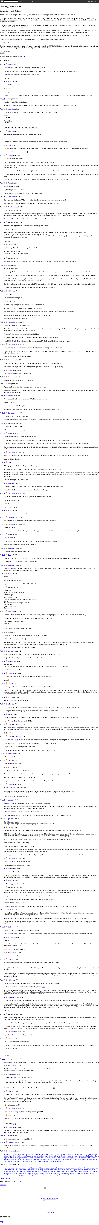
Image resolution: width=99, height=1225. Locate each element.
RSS (1, 1221)
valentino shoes (76, 1159)
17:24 (3, 145)
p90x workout (75, 1158)
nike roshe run (8, 1159)
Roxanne (10, 64)
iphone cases (61, 1158)
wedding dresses (37, 1161)
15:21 (3, 1065)
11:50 (3, 760)
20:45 (3, 360)
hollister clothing (52, 1156)
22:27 (3, 565)
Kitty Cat (10, 244)
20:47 (3, 370)
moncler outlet (13, 1168)
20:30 (3, 1127)
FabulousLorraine (13, 322)
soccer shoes (45, 1154)
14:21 (3, 927)
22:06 (3, 493)
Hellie (9, 910)
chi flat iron (11, 1158)
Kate (9, 265)
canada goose (57, 1168)
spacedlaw (11, 651)
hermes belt (25, 1156)
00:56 (3, 673)
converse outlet (85, 1158)
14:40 (3, 952)
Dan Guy (10, 683)
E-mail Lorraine (49, 1212)
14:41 (3, 959)
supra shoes (65, 1170)
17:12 (3, 109)
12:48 (3, 858)
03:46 (3, 1151)
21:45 (3, 452)
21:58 (3, 462)
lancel (59, 1170)
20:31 (3, 344)
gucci (5, 1161)
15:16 (3, 1048)
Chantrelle (11, 155)
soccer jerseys (33, 1156)
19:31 (3, 258)
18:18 (3, 1108)
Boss (43, 987)
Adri (9, 704)
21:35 (3, 423)
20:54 (3, 384)
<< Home (3, 1185)
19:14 (3, 229)
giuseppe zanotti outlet (56, 1161)
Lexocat (10, 697)
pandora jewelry (32, 1170)
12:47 (3, 827)
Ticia (9, 183)
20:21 (3, 322)
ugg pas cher (43, 1173)
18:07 (3, 197)
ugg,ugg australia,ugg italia (28, 1175)
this (89, 1062)
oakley (10, 1161)
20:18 (3, 291)
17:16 (3, 131)
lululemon (94, 1159)
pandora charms (87, 1171)
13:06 (3, 880)
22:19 (3, 534)
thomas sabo (41, 1175)
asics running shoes (77, 1154)
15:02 (3, 997)
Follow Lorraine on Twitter (49, 1198)
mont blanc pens (9, 1154)
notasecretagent (12, 1142)
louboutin (93, 1158)
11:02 (3, 724)
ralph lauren (30, 1158)
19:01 (3, 207)
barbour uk (87, 1170)
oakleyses (11, 1151)
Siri (9, 229)
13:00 (3, 868)
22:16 (3, 524)
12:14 (3, 784)
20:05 (3, 265)
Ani (9, 714)
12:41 (3, 819)
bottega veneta (86, 1159)
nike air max (29, 1159)
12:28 (3, 800)
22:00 (3, 483)
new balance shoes (90, 1154)
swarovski (54, 1175)
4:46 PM (22, 56)
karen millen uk (32, 1171)
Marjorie (10, 661)
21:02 (3, 413)
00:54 (3, 661)
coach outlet (23, 1171)
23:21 (3, 587)
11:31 (3, 736)
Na (9, 632)
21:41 (3, 433)
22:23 (3, 1136)
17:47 (3, 155)
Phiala (10, 291)
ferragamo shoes (66, 1154)
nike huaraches (19, 1154)
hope (9, 827)
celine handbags (39, 1158)
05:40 (3, 683)
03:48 (3, 1165)
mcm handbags (36, 1154)
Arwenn (10, 937)
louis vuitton (66, 1168)
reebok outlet (62, 1156)
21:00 (3, 395)
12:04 (3, 767)
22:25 (3, 555)
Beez (9, 81)
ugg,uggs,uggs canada (77, 1170)
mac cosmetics (79, 1156)
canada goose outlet (33, 1173)
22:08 (3, 510)
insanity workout (20, 1158)
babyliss (45, 1161)
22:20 (3, 548)
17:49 (3, 183)
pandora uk (12, 1171)
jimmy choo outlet (18, 1159)
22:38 (3, 573)
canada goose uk (42, 1170)
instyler (55, 1159)
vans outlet (27, 1154)
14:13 (3, 887)
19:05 (3, 222)
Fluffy (10, 462)
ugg (17, 1171)
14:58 (3, 980)
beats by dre (70, 1156)
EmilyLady (11, 197)
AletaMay (11, 395)
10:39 (3, 714)
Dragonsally (11, 413)
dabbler (10, 1115)
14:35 (3, 937)
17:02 (3, 64)
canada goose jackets (67, 1171)
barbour (6, 1168)
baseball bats (42, 1156)
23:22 (3, 611)
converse (49, 1159)
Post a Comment (5, 1178)
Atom (20, 1181)
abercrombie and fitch (25, 1161)
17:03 (3, 99)
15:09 (3, 1014)
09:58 (3, 704)
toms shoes (49, 1168)
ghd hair (15, 1161)
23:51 (3, 632)
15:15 (3, 1038)
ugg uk (83, 1173)
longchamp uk (37, 1159)
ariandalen (11, 109)
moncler (18, 1170)
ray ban (54, 1158)
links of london (84, 1168)
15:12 (3, 1031)
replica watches (23, 1168)
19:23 (3, 244)
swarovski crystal (39, 1168)
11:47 (3, 753)
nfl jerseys (48, 1158)
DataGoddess (12, 207)
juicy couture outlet (43, 1171)
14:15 (3, 910)
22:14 (3, 517)
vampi (10, 145)
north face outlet (55, 1154)
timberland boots (89, 1156)
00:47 (3, 651)
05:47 (3, 697)
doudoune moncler (74, 1173)
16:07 (3, 1074)
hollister (68, 1158)
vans (44, 1159)
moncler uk (11, 1170)
